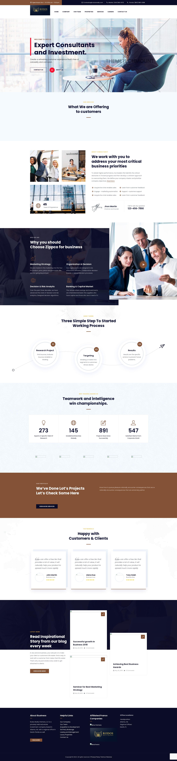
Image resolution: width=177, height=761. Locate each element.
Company (66, 12)
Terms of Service (106, 757)
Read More (111, 181)
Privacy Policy (95, 757)
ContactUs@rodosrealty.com (93, 2)
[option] (41, 459)
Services (100, 12)
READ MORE (36, 740)
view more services (46, 506)
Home (56, 12)
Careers (111, 12)
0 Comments (90, 648)
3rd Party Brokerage (67, 730)
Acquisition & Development (70, 727)
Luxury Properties (66, 735)
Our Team (77, 12)
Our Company (65, 722)
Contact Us (122, 12)
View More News (39, 671)
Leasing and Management (69, 732)
